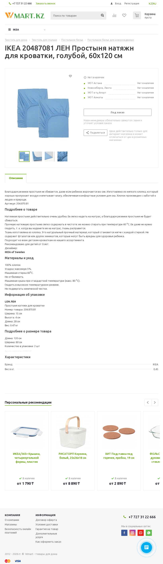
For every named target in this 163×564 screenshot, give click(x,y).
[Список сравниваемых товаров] (114, 16)
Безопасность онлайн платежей (18, 531)
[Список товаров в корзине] (144, 18)
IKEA (16, 29)
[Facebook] (124, 533)
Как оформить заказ (48, 541)
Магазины (11, 524)
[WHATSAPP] (149, 533)
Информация (45, 515)
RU (154, 3)
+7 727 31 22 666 (22, 3)
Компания (12, 515)
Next (154, 402)
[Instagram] (132, 533)
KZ (150, 3)
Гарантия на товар (47, 529)
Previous (148, 402)
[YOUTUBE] (141, 533)
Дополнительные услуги (46, 535)
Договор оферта (46, 519)
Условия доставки (47, 524)
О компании (12, 519)
